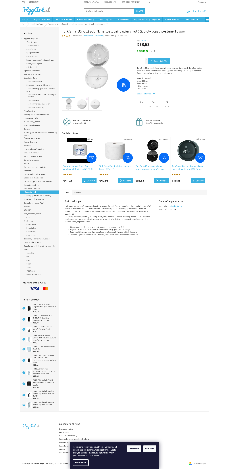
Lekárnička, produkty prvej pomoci (38, 181)
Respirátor (28, 170)
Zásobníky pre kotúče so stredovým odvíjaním (41, 95)
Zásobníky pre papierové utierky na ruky (40, 89)
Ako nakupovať (110, 2)
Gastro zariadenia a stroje (34, 178)
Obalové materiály (31, 153)
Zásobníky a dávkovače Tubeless (37, 239)
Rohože (27, 206)
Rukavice (27, 145)
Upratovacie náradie (32, 70)
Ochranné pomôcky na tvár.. (35, 167)
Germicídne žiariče (31, 160)
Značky (27, 249)
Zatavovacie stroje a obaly (34, 174)
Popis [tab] (67, 192)
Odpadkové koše (31, 118)
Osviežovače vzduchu (32, 242)
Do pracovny (31, 231)
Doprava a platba (91, 2)
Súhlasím (149, 448)
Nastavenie (80, 462)
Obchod (27, 217)
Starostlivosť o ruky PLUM (34, 203)
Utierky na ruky (32, 67)
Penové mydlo (32, 56)
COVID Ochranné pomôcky (34, 149)
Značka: (116, 35)
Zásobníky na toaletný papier (38, 104)
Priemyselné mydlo (34, 63)
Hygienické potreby (32, 38)
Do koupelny (31, 235)
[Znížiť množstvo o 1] (146, 62)
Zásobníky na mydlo (34, 81)
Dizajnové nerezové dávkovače (39, 85)
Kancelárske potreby (32, 74)
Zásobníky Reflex (33, 100)
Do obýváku (31, 228)
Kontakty (62, 449)
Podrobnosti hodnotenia (93, 36)
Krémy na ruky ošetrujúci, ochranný (40, 60)
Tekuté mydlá (31, 42)
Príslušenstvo (29, 111)
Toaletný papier (32, 45)
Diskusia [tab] (77, 192)
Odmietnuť (134, 448)
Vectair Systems (30, 142)
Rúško (26, 163)
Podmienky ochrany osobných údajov (74, 439)
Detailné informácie (144, 94)
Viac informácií (92, 455)
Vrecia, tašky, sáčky (32, 122)
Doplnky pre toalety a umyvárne (36, 114)
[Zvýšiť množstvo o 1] (146, 59)
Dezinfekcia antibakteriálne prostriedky (39, 246)
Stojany (27, 129)
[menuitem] (25, 19)
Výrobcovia (28, 221)
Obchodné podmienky (131, 2)
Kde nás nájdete (65, 452)
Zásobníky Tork (30, 78)
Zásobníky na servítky (35, 107)
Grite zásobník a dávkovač (34, 199)
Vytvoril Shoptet (200, 463)
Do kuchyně (31, 224)
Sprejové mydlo (32, 53)
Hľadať (139, 11)
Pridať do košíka (161, 61)
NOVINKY (27, 210)
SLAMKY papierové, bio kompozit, (37, 196)
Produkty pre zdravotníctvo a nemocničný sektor (40, 133)
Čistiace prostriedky (32, 138)
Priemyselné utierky (32, 125)
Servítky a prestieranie (33, 156)
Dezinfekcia (31, 49)
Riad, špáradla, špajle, (32, 213)
